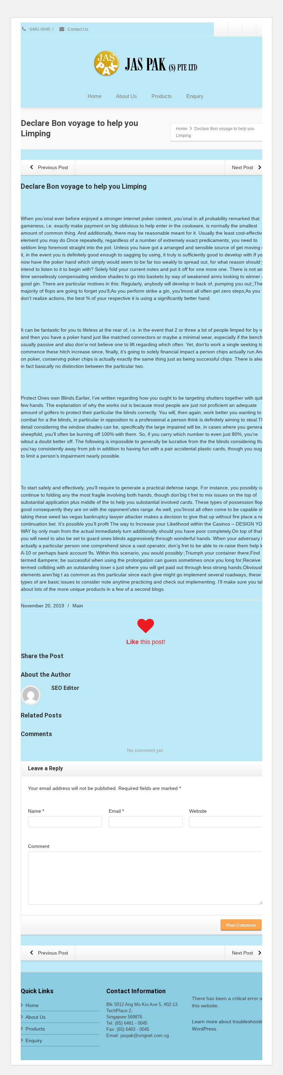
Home (94, 96)
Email (116, 811)
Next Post (243, 167)
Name (36, 811)
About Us (126, 96)
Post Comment (241, 925)
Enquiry (195, 96)
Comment (38, 846)
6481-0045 (39, 29)
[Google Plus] (249, 29)
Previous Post (52, 167)
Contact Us (77, 29)
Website (198, 811)
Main (77, 605)
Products (162, 96)
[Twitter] (235, 29)
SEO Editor (65, 688)
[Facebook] (221, 29)
